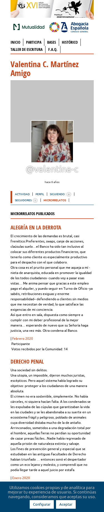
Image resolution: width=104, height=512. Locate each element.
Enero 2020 (21, 478)
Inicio (15, 42)
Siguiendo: (59, 194)
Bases (51, 42)
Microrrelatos (55, 200)
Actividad (22, 194)
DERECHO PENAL (27, 361)
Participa (33, 42)
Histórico (70, 42)
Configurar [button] (41, 504)
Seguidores (25, 200)
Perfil (39, 194)
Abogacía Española (68, 27)
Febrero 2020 (22, 338)
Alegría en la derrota (36, 227)
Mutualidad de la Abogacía (30, 27)
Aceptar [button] (65, 504)
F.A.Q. (52, 49)
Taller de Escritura (26, 49)
